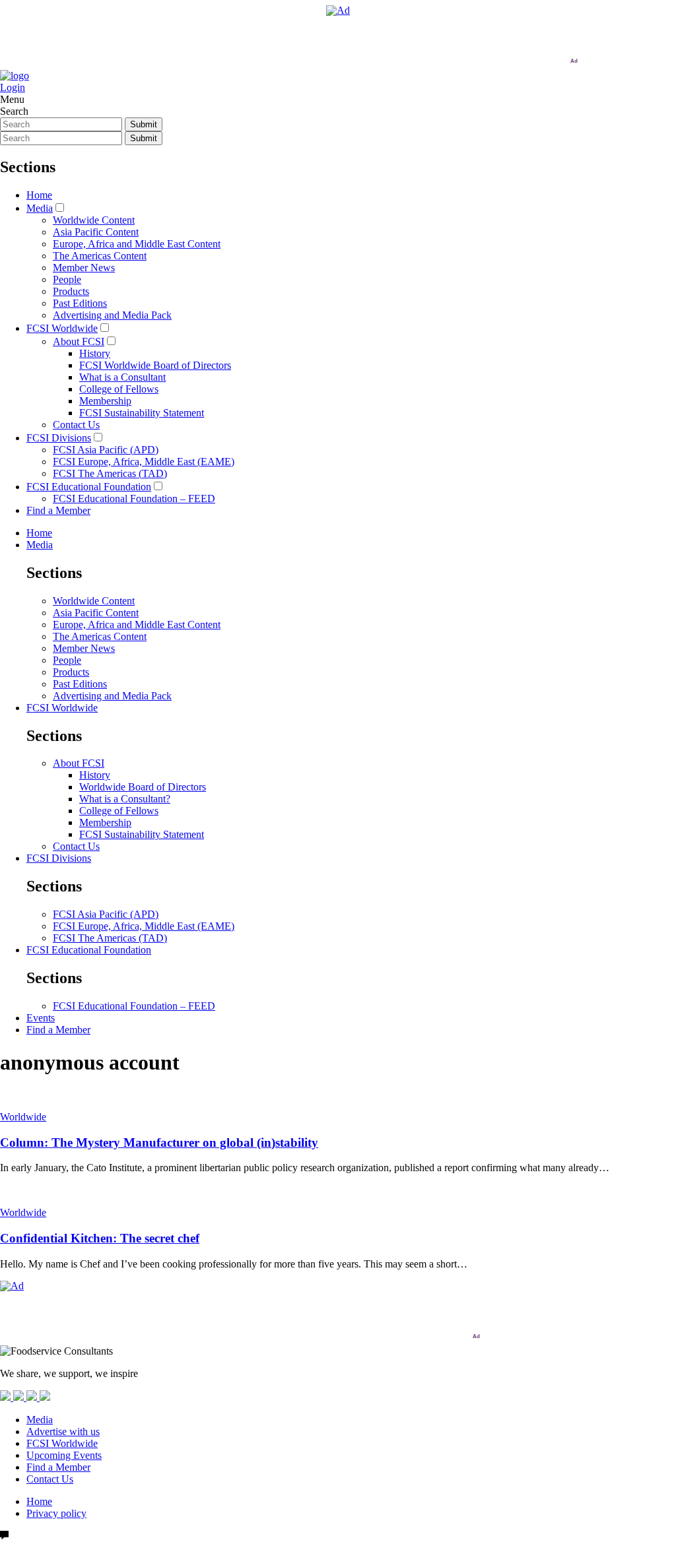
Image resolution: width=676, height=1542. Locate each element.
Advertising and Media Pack (112, 315)
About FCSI (78, 341)
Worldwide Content (94, 220)
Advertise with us (63, 1431)
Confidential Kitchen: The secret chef (99, 1238)
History (94, 353)
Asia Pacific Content (96, 232)
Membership (105, 400)
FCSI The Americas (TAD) (110, 473)
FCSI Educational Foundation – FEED (134, 498)
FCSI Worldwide (62, 328)
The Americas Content (100, 255)
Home (39, 195)
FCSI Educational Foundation (88, 486)
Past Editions (80, 303)
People (67, 279)
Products (71, 291)
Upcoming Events (64, 1455)
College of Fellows (118, 389)
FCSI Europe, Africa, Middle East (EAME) (143, 461)
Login (12, 87)
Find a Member (58, 510)
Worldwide (23, 1116)
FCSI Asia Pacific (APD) (105, 449)
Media (39, 208)
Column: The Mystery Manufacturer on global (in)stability (159, 1142)
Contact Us (76, 424)
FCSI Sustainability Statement (141, 412)
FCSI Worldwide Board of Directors (155, 365)
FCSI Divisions (58, 437)
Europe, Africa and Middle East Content (136, 243)
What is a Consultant (122, 377)
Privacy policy (56, 1513)
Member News (84, 267)
